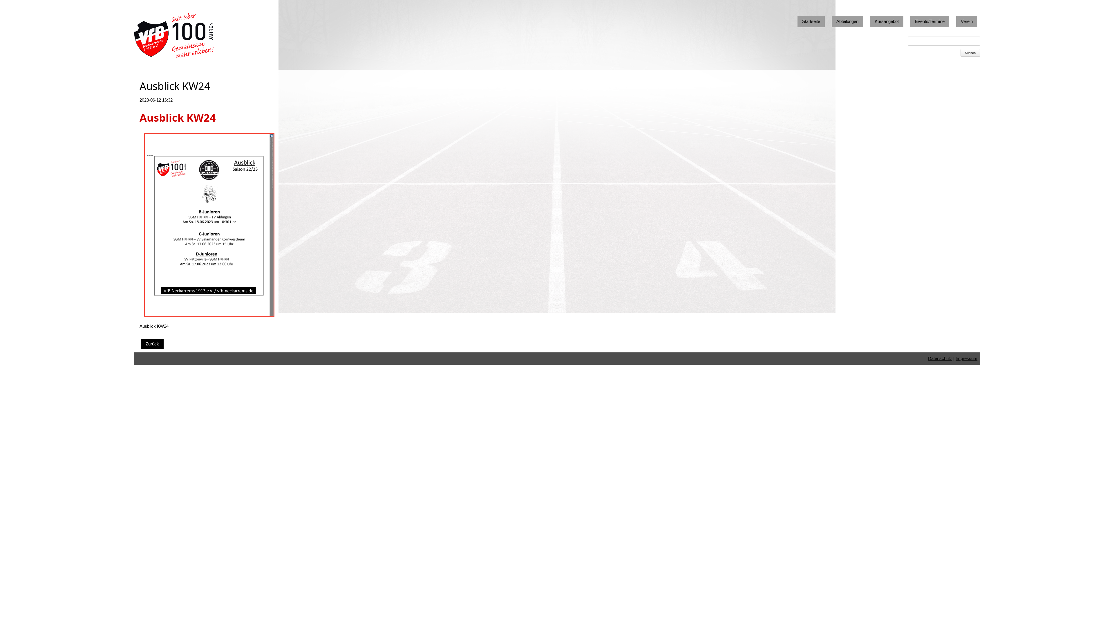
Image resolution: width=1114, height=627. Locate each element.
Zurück (152, 343)
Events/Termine (930, 21)
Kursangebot (887, 21)
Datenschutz (940, 358)
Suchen (970, 53)
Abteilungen (847, 21)
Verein (967, 21)
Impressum (966, 358)
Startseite (811, 21)
